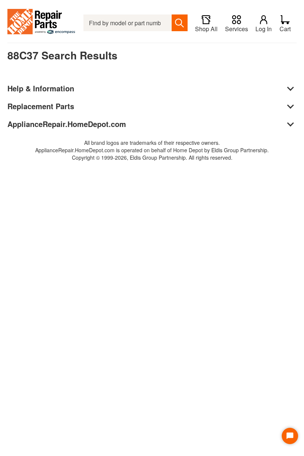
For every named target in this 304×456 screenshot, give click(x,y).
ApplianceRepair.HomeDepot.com (66, 123)
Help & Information (40, 88)
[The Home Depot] (41, 23)
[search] (180, 22)
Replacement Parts (40, 106)
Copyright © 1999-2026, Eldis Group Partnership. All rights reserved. (152, 157)
